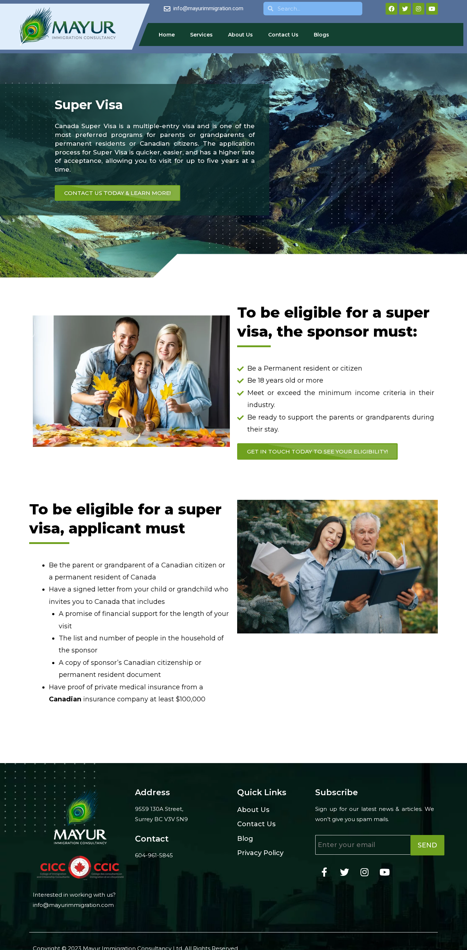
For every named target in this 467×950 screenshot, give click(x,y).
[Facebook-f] (324, 872)
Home (167, 34)
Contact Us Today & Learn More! (117, 192)
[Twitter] (405, 9)
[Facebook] (391, 9)
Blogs (321, 34)
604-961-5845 (154, 855)
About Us (240, 34)
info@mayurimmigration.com (73, 904)
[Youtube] (432, 9)
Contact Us (283, 34)
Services (201, 34)
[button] (317, 451)
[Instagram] (418, 9)
